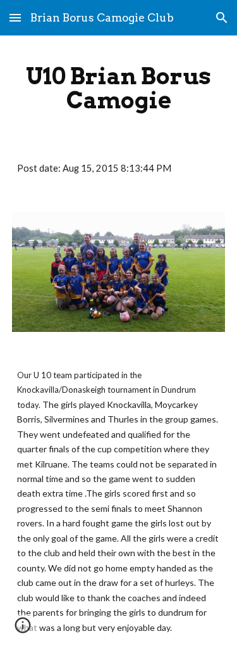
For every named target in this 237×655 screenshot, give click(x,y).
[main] (119, 88)
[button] (15, 17)
